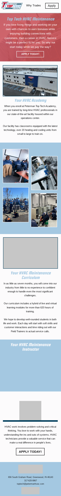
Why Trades (33, 5)
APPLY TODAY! (30, 54)
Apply (52, 5)
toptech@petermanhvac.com (30, 484)
